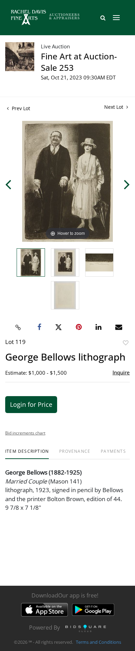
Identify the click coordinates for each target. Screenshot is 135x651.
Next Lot (114, 107)
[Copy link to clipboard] (18, 327)
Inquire (121, 372)
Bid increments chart (25, 433)
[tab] (27, 454)
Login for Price (31, 404)
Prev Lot (20, 108)
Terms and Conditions (98, 642)
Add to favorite (126, 343)
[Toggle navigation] (116, 17)
